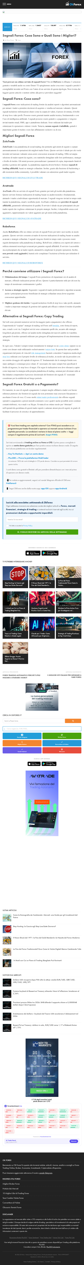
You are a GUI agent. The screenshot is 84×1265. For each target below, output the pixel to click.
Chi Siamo (41, 1262)
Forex (19, 40)
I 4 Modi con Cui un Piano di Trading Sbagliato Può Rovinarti (37, 960)
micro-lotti (50, 349)
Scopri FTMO (51, 434)
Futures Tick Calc (58, 1237)
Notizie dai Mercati (10, 1188)
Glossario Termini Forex (12, 1207)
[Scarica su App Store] (32, 553)
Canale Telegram (22, 737)
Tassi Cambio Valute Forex (13, 1198)
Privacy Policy (27, 525)
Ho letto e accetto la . (21, 525)
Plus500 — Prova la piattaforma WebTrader (28, 458)
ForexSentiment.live (45, 1136)
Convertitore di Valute (62, 744)
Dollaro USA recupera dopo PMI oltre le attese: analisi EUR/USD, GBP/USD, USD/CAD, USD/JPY (44, 980)
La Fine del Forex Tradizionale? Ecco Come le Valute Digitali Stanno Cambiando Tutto (47, 949)
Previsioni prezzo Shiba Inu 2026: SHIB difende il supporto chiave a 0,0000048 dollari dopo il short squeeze (45, 1003)
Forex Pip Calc (70, 1237)
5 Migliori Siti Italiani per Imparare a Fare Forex (64, 676)
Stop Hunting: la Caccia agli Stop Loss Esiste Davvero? (34, 926)
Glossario (62, 751)
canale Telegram (45, 1173)
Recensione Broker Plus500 (18, 1237)
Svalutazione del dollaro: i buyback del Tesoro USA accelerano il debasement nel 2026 (45, 1014)
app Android (61, 488)
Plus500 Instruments (53, 1247)
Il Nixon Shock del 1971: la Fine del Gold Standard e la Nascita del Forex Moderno (46, 937)
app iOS (44, 488)
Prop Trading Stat (45, 1237)
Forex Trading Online (30, 1262)
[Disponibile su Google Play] (50, 553)
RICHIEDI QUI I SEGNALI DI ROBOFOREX (23, 262)
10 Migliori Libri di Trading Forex (16, 1193)
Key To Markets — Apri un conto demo (26, 454)
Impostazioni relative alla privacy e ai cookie (42, 1257)
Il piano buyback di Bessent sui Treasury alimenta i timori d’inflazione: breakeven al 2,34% (46, 992)
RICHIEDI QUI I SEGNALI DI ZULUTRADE (23, 177)
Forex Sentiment (34, 1237)
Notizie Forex (62, 737)
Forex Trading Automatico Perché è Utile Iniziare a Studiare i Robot (21, 676)
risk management (38, 353)
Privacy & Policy (55, 1262)
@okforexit (11, 483)
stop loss (6, 356)
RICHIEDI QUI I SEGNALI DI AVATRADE (22, 218)
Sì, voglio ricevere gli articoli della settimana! (42, 532)
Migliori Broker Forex (11, 1184)
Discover (74, 1141)
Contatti (47, 1262)
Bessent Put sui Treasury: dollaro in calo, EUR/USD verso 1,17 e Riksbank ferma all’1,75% (45, 1026)
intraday (55, 325)
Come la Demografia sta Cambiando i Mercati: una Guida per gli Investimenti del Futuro (45, 916)
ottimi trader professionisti (47, 397)
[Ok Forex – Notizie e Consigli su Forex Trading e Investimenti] (73, 4)
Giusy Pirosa (10, 40)
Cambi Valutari (22, 751)
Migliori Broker (22, 744)
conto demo (64, 345)
